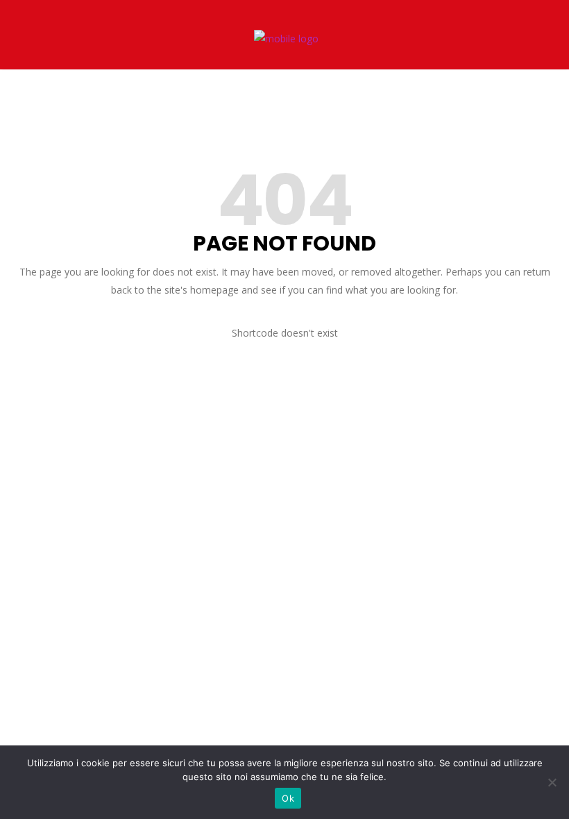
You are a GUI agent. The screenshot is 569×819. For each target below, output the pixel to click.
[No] (552, 782)
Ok (288, 798)
